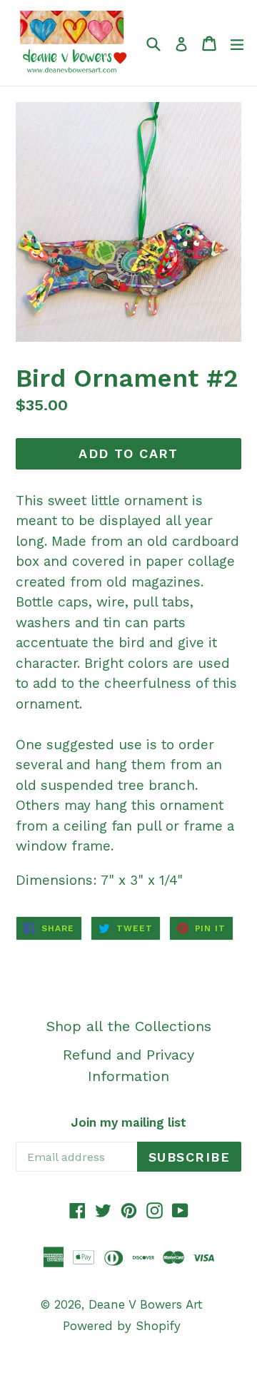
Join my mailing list (128, 1122)
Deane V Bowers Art (146, 1304)
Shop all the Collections (128, 1026)
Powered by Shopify (122, 1326)
